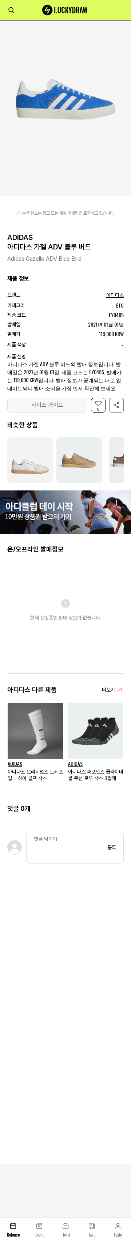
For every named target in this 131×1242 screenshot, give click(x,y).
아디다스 (115, 295)
